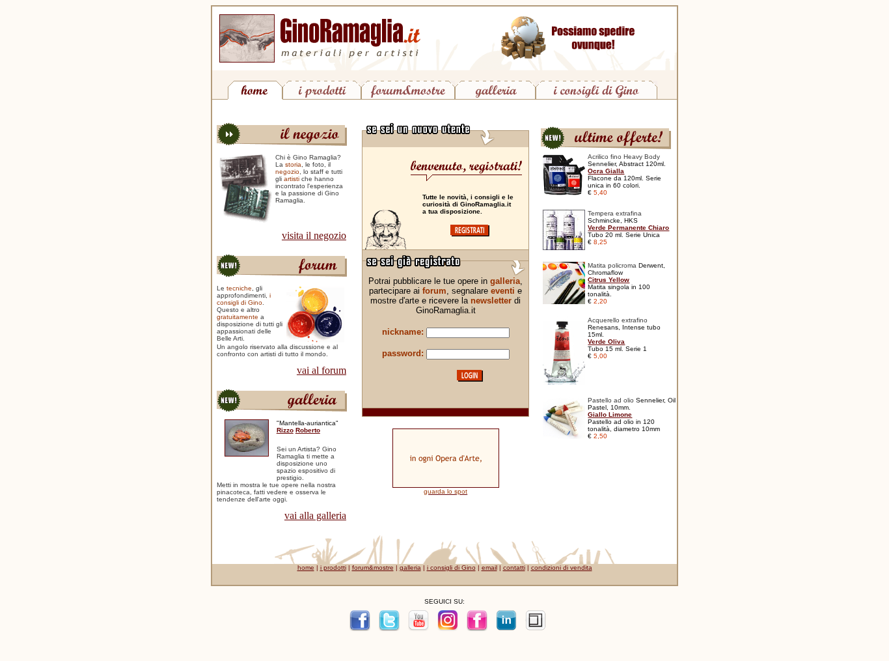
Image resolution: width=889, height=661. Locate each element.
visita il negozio (314, 235)
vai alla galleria (315, 515)
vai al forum (321, 370)
